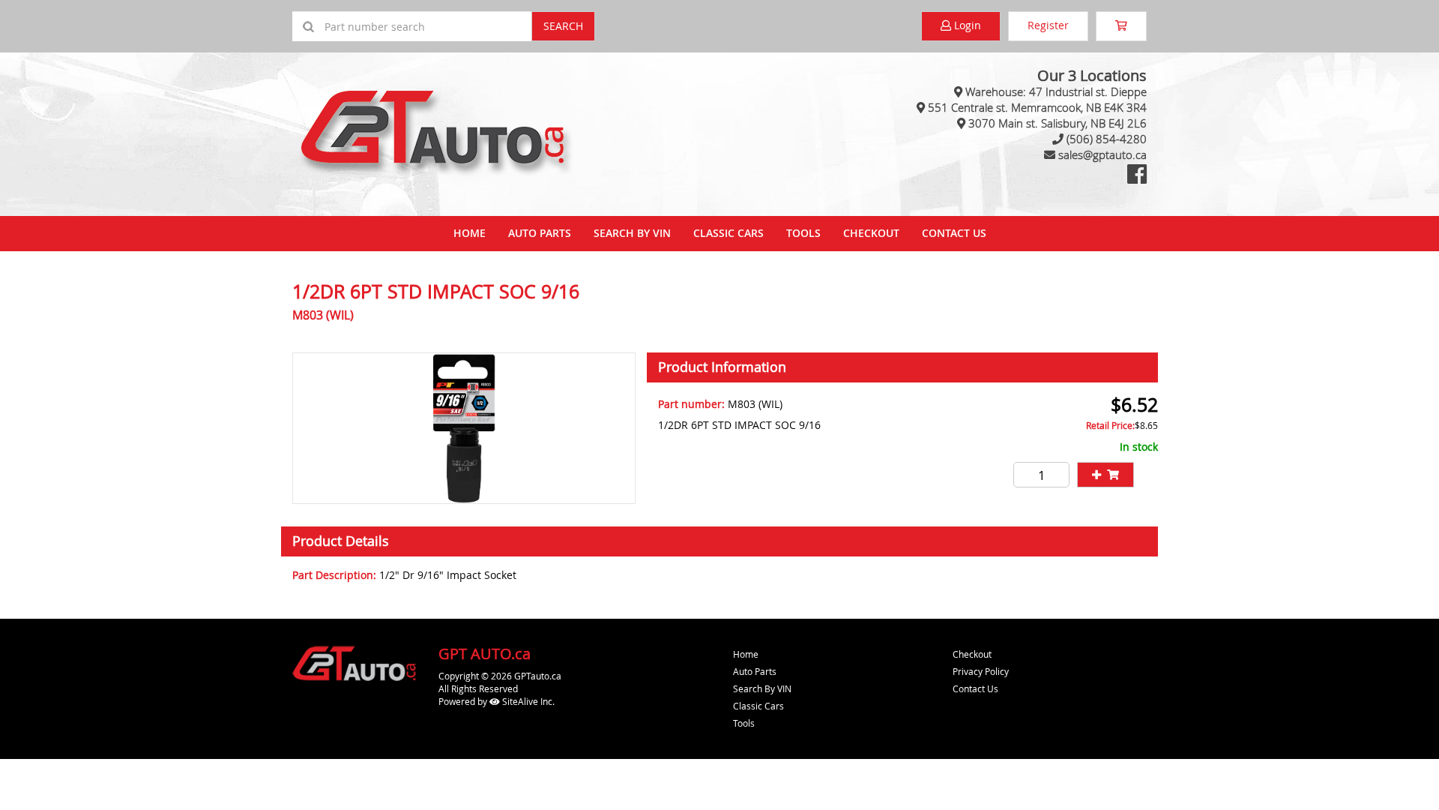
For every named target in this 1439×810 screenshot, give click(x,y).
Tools (803, 233)
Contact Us (954, 233)
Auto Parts (539, 233)
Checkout (972, 654)
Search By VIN (632, 233)
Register (1048, 25)
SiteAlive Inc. (527, 701)
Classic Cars (728, 233)
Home (469, 233)
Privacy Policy (981, 671)
